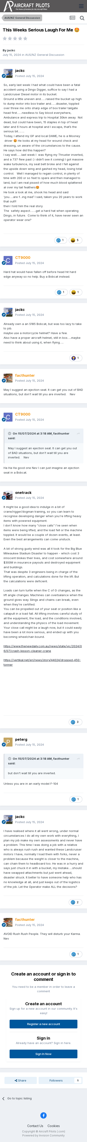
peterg (21, 739)
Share (21, 1080)
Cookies (54, 1126)
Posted (29, 76)
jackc (11, 50)
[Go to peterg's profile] (8, 742)
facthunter (61, 433)
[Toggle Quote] (10, 433)
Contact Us (35, 1126)
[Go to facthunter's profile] (8, 378)
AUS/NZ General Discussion (44, 54)
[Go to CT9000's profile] (8, 260)
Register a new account (43, 1024)
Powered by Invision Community (43, 1135)
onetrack (23, 492)
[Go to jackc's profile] (8, 73)
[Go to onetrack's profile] (8, 495)
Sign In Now (43, 1054)
